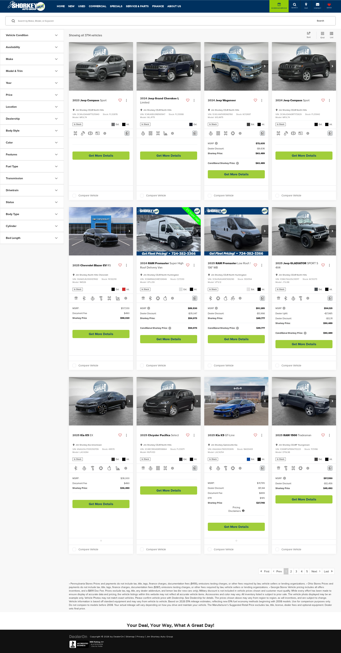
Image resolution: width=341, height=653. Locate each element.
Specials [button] (116, 6)
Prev (278, 571)
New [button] (71, 6)
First (265, 571)
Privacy (140, 637)
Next (315, 571)
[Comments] (127, 133)
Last (327, 571)
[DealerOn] (78, 636)
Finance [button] (158, 6)
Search (320, 20)
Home (61, 6)
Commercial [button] (97, 6)
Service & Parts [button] (137, 6)
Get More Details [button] (101, 155)
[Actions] (126, 100)
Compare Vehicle (88, 195)
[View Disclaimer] (105, 133)
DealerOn (118, 637)
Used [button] (81, 6)
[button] (129, 66)
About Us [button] (174, 6)
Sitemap (130, 637)
